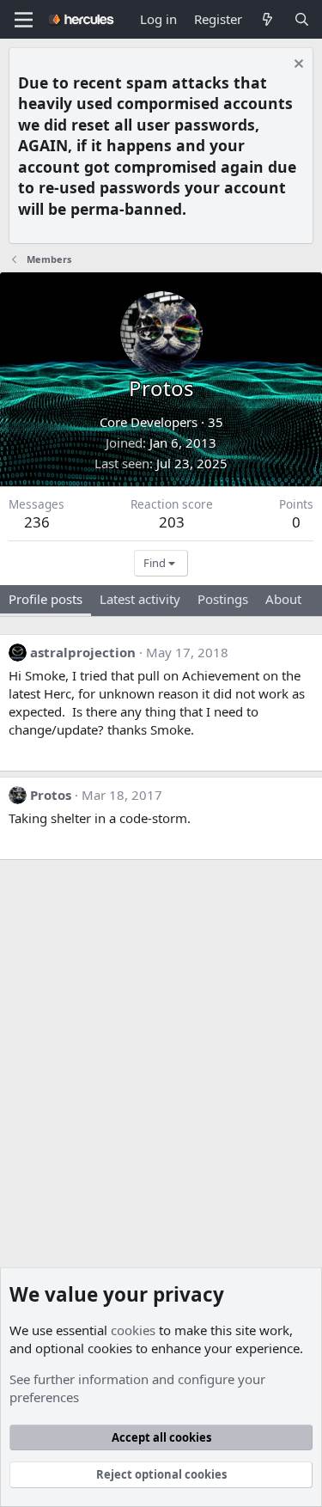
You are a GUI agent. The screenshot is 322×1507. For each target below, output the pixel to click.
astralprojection (83, 652)
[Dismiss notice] (296, 66)
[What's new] (267, 19)
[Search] (302, 19)
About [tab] (283, 598)
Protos (50, 794)
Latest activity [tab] (140, 598)
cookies (133, 1330)
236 (37, 522)
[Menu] (23, 20)
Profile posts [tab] (45, 598)
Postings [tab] (222, 598)
